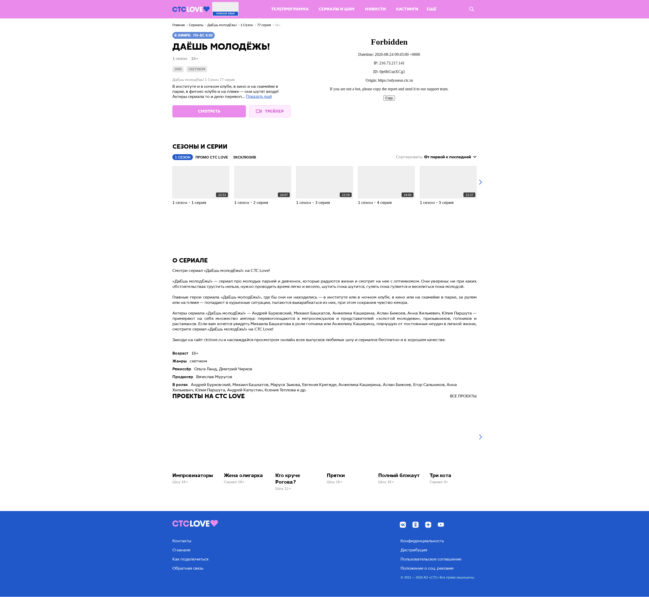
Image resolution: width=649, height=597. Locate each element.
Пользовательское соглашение (431, 559)
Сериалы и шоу (337, 9)
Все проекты (463, 396)
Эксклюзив (244, 157)
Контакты (181, 540)
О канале (181, 550)
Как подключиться (190, 559)
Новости (375, 9)
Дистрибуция (414, 550)
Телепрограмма (290, 9)
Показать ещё (259, 96)
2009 (178, 69)
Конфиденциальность (422, 540)
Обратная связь (187, 568)
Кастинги (407, 9)
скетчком (197, 69)
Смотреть (209, 111)
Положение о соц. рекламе (427, 568)
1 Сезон (182, 157)
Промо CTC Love (211, 157)
